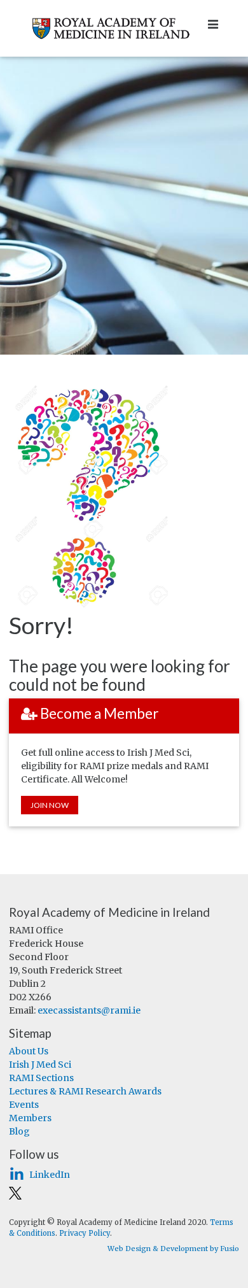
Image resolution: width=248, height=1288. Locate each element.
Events (24, 1104)
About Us (28, 1051)
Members (30, 1118)
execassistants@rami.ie (89, 1010)
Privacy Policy (84, 1233)
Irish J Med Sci (40, 1064)
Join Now (50, 805)
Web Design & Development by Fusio (173, 1248)
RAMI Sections (41, 1078)
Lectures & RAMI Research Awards (85, 1091)
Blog (19, 1131)
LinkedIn (49, 1174)
